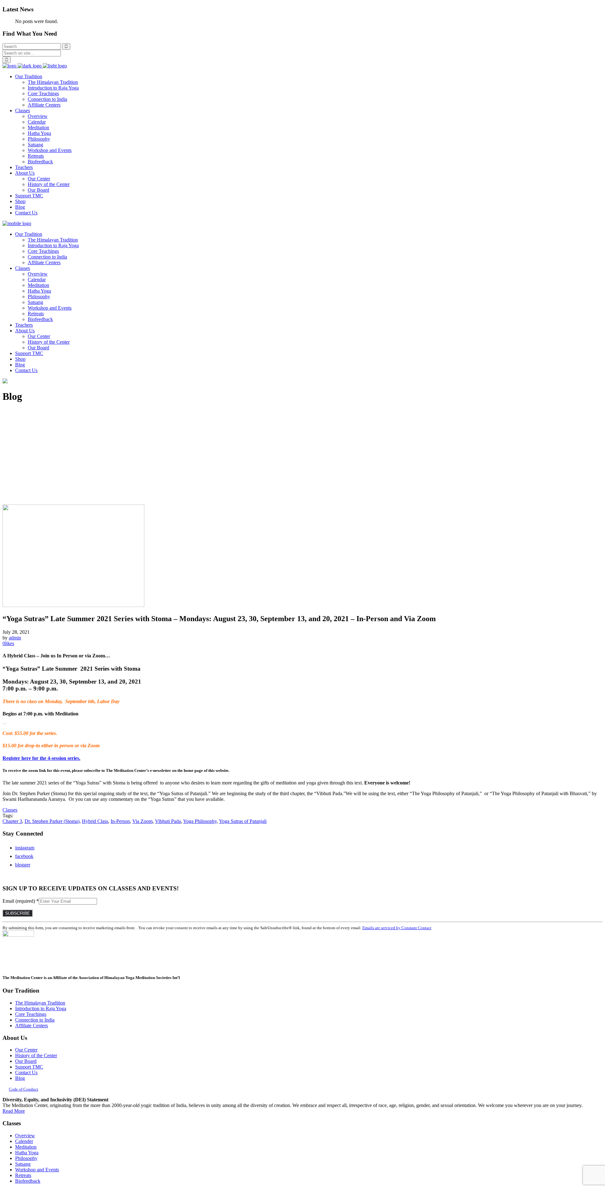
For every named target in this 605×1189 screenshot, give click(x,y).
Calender (24, 1141)
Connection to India (35, 1020)
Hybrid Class (95, 821)
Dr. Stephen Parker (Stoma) (52, 821)
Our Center (26, 1049)
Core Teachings (30, 1014)
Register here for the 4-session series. (41, 758)
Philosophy (26, 1158)
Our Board (26, 1061)
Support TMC (29, 1067)
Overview (25, 1135)
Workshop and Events (37, 1169)
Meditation (26, 1147)
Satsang (23, 1164)
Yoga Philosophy (200, 821)
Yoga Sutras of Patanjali (243, 821)
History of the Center (36, 1055)
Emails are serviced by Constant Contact (396, 927)
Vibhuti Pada (168, 821)
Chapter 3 (12, 821)
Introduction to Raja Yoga (40, 1008)
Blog (20, 1078)
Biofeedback (27, 1181)
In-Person (120, 821)
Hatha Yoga (26, 1152)
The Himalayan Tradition (40, 1002)
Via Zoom (142, 821)
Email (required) (21, 901)
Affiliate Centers (31, 1025)
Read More (14, 1111)
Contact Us (26, 1072)
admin (15, 637)
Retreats (23, 1175)
